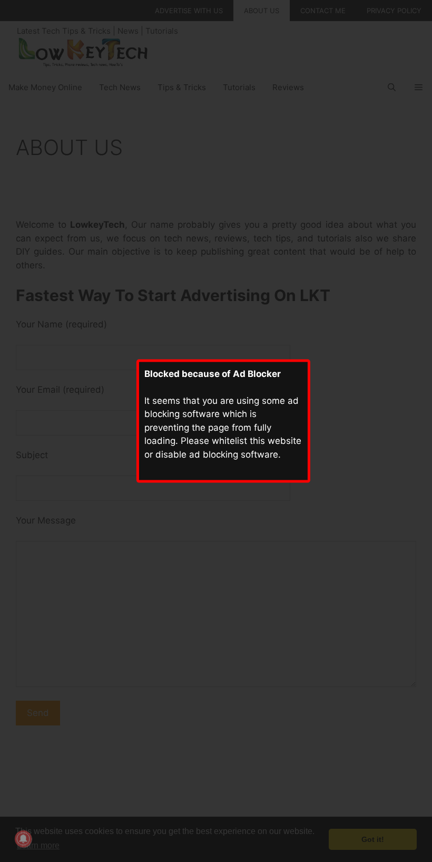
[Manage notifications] (23, 838)
